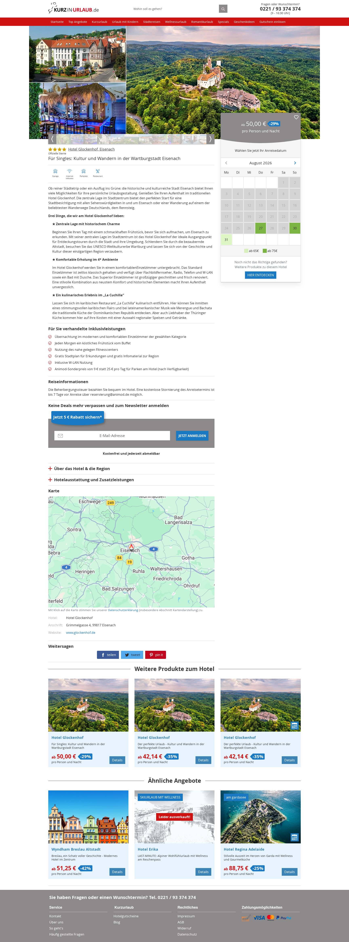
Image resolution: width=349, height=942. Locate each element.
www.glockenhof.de (80, 632)
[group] (62, 139)
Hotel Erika (148, 849)
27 (261, 228)
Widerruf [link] (184, 928)
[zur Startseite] (73, 8)
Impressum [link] (186, 916)
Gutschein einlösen (273, 22)
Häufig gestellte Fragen (66, 934)
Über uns (56, 922)
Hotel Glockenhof (67, 737)
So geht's (56, 928)
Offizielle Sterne (57, 153)
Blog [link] (117, 922)
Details (117, 760)
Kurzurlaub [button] (99, 22)
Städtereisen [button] (151, 22)
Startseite (57, 22)
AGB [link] (181, 922)
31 (226, 239)
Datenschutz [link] (187, 934)
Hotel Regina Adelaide (244, 849)
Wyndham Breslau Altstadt (76, 849)
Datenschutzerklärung (78, 555)
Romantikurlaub (202, 22)
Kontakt (55, 916)
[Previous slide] (52, 139)
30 (295, 228)
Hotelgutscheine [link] (126, 916)
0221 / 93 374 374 (177, 897)
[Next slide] (210, 139)
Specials (223, 22)
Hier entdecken (260, 275)
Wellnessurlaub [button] (175, 22)
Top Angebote (77, 22)
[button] (296, 117)
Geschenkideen (244, 22)
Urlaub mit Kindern (125, 22)
